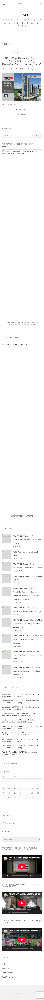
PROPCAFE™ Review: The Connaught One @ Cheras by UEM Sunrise (27, 539)
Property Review (21, 53)
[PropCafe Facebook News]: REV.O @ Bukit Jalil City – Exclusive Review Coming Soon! (21, 61)
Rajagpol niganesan (9, 733)
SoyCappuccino (33, 69)
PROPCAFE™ (22, 15)
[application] (22, 866)
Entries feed (6, 968)
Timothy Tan (6, 752)
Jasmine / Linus (8, 720)
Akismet (5, 694)
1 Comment (21, 115)
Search (37, 135)
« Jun (3, 807)
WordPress (35, 993)
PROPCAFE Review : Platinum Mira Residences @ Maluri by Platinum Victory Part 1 (27, 671)
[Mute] (36, 876)
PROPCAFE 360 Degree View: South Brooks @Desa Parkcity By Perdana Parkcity (27, 639)
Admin (4, 739)
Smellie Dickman (8, 713)
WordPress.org (7, 977)
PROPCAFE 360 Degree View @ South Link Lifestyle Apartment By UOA (27, 655)
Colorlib (20, 993)
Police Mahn (6, 726)
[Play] (4, 876)
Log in (4, 964)
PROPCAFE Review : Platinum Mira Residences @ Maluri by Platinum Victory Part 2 (27, 623)
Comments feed (8, 973)
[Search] (40, 4)
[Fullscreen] (39, 876)
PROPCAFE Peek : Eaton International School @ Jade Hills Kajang (20, 695)
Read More (21, 109)
